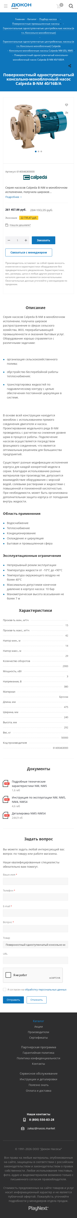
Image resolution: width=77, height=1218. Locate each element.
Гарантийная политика (38, 1053)
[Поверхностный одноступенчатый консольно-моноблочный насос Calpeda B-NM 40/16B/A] (38, 126)
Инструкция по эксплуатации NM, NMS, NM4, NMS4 (39, 800)
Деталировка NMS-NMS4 (29, 813)
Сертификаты (38, 1037)
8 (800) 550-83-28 (41, 1120)
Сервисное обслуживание (38, 1073)
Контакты (38, 1064)
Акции (38, 1026)
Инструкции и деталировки (38, 1079)
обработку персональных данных (46, 989)
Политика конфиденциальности (38, 1058)
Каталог (38, 1021)
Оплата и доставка (38, 1090)
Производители (38, 1032)
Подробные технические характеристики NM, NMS (29, 784)
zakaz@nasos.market (41, 1128)
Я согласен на (37, 989)
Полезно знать (39, 1085)
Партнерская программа (38, 1047)
